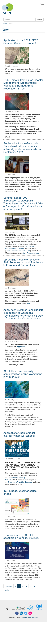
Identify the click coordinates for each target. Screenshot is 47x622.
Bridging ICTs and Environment (20, 482)
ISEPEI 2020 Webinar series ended (20, 492)
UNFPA (19, 247)
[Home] (7, 8)
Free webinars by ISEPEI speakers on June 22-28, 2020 (21, 536)
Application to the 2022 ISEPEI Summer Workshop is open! (21, 41)
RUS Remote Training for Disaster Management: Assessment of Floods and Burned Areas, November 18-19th (23, 84)
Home (5, 23)
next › (7, 590)
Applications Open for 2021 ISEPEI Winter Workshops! (19, 434)
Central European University (29, 617)
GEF (18, 251)
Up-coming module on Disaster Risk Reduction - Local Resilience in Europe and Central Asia (23, 262)
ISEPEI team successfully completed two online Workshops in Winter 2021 (22, 374)
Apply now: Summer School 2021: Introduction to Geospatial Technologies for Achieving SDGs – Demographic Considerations (23, 314)
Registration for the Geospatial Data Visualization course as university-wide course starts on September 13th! (22, 147)
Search (39, 19)
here (28, 303)
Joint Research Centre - (32, 253)
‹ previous (8, 586)
